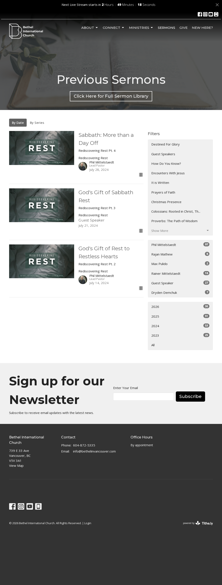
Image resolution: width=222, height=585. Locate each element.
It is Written (160, 182)
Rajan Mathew (179, 254)
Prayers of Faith (163, 192)
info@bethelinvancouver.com (94, 451)
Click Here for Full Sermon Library (111, 96)
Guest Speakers (163, 154)
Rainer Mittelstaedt (179, 273)
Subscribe (190, 396)
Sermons (166, 28)
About (87, 28)
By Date (18, 122)
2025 (179, 316)
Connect (111, 28)
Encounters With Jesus (168, 173)
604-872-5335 (84, 445)
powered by (195, 527)
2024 (179, 325)
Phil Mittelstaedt (179, 244)
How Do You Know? (166, 163)
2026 (179, 306)
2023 (179, 335)
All (153, 345)
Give (184, 28)
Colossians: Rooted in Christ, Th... (175, 211)
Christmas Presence (166, 202)
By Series (37, 122)
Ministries (139, 28)
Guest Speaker (179, 283)
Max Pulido (179, 263)
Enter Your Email (125, 388)
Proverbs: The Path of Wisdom (174, 221)
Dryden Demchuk (179, 292)
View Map (16, 465)
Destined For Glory (165, 144)
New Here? (202, 28)
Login (87, 523)
